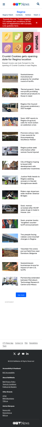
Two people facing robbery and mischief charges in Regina (30, 237)
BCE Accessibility (9, 373)
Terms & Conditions (9, 384)
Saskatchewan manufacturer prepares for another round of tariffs (30, 78)
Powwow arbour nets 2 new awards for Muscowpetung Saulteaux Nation (30, 136)
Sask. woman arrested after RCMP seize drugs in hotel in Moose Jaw (30, 209)
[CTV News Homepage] (21, 4)
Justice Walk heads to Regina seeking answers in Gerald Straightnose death (30, 180)
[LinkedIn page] (27, 353)
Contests (19, 15)
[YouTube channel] (23, 353)
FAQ (26, 343)
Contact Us (19, 343)
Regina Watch (8, 15)
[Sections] (4, 4)
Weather (37, 15)
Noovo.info (6, 410)
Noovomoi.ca (7, 413)
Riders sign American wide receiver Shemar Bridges (30, 193)
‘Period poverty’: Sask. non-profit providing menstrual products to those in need (30, 92)
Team (4, 346)
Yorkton (28, 15)
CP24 (4, 396)
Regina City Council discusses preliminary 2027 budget (30, 106)
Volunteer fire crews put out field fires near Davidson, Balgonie (30, 251)
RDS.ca (5, 415)
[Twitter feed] (14, 353)
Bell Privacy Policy (9, 382)
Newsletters (33, 343)
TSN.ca (5, 401)
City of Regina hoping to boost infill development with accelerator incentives (30, 165)
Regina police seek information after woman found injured (30, 150)
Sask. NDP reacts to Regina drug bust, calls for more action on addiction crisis (29, 121)
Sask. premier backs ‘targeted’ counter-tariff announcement (29, 222)
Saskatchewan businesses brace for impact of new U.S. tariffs (30, 266)
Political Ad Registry (10, 387)
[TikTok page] (19, 353)
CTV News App (8, 343)
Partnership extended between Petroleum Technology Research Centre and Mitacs (30, 281)
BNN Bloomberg (8, 398)
